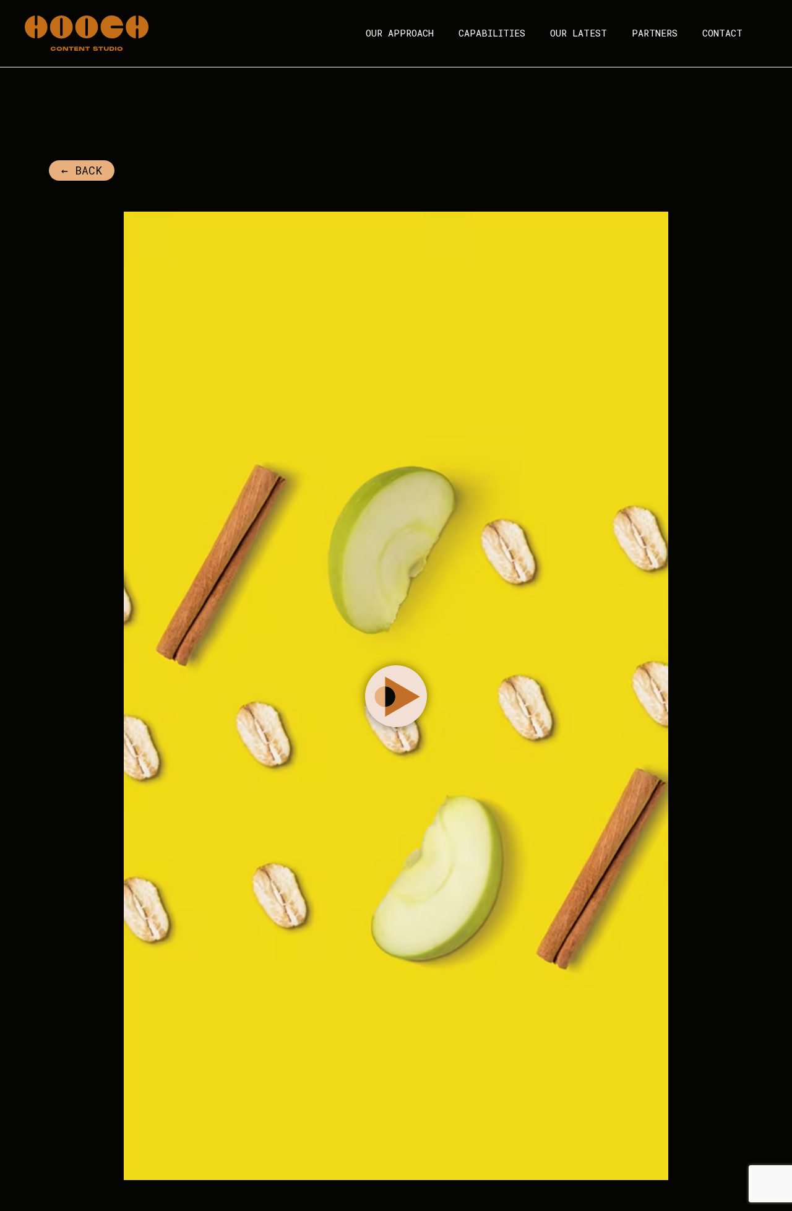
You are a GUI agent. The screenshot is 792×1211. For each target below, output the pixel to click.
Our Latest (578, 33)
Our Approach (400, 33)
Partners (655, 33)
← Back (81, 170)
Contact (722, 33)
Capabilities (491, 33)
